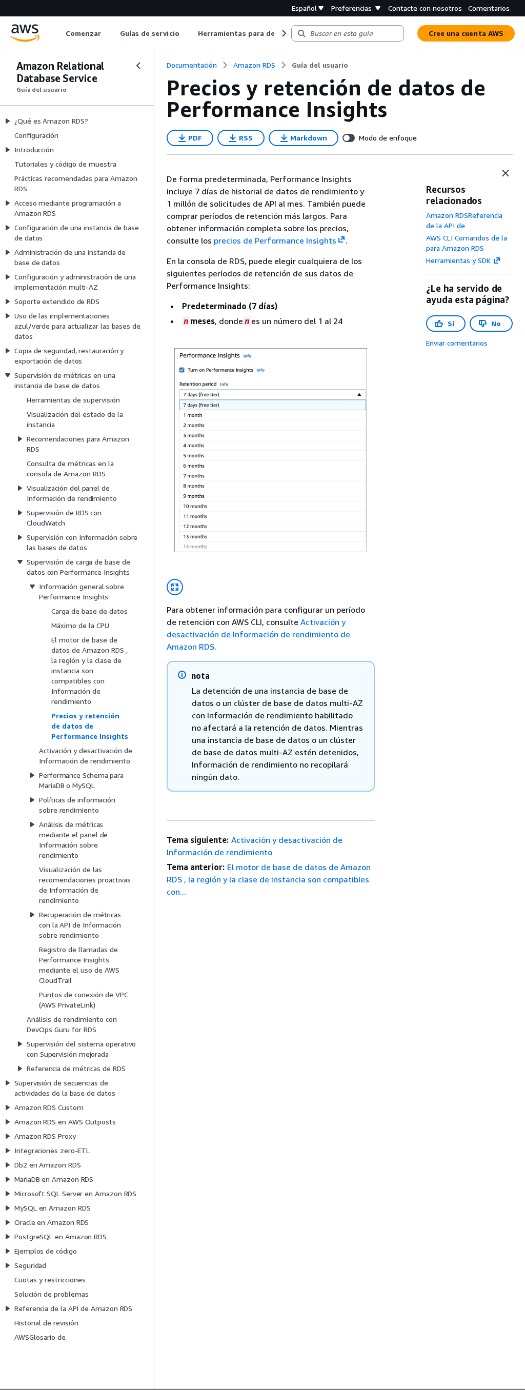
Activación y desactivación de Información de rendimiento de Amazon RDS (258, 634)
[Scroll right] (283, 33)
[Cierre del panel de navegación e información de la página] (505, 173)
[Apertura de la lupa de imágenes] (175, 587)
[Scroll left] (58, 33)
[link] (320, 65)
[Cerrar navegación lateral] (138, 65)
